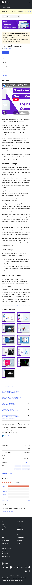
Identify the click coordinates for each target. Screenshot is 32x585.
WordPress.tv (6, 543)
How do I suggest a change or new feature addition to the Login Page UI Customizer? (10, 416)
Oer (3, 521)
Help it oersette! (26, 11)
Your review (5, 500)
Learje (3, 535)
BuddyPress (6, 556)
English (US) (27, 462)
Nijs (3, 524)
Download (5, 53)
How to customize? (7, 387)
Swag (19, 543)
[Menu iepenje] (29, 2)
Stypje (5, 75)
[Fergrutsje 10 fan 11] (28, 359)
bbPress (5, 554)
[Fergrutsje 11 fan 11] (13, 370)
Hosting (4, 527)
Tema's (19, 524)
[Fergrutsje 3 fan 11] (13, 325)
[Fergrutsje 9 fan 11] (13, 359)
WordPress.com (7, 548)
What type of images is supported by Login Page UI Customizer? (11, 397)
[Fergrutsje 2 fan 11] (28, 314)
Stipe (3, 537)
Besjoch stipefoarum (7, 512)
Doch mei (19, 535)
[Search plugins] (18, 16)
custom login (18, 465)
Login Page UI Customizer (19, 305)
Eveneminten (20, 537)
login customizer (26, 465)
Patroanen (20, 529)
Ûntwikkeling (6, 71)
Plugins (19, 527)
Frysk (6, 563)
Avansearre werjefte (7, 473)
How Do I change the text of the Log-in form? (8, 403)
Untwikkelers (5, 540)
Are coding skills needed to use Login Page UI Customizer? (10, 392)
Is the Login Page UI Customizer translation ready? (10, 409)
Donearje (20, 540)
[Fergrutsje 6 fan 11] (28, 336)
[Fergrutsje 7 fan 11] (13, 348)
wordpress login (26, 469)
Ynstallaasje (6, 67)
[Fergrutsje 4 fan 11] (28, 325)
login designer (17, 469)
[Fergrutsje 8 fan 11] (28, 348)
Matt (4, 551)
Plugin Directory (6, 7)
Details (5, 59)
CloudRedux (8, 48)
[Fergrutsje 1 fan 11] (13, 314)
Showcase (20, 521)
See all (28, 500)
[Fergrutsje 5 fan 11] (13, 336)
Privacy (4, 529)
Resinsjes (5, 63)
